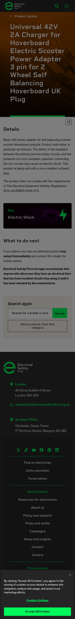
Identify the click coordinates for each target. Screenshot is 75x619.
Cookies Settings (37, 600)
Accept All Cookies (37, 611)
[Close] (70, 575)
